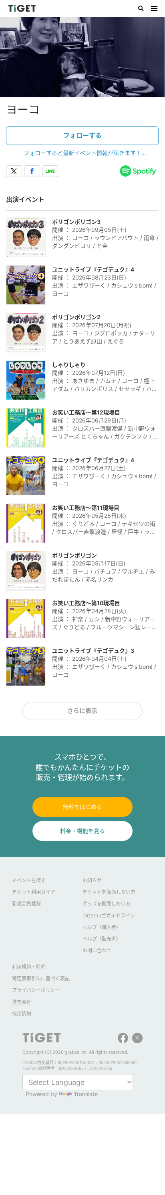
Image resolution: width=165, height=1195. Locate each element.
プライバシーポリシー (36, 990)
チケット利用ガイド (33, 892)
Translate (86, 1093)
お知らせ (92, 880)
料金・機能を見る (82, 830)
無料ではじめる (82, 806)
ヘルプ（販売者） (101, 939)
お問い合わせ (96, 951)
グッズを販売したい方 (106, 904)
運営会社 (21, 1002)
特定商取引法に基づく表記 (41, 979)
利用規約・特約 (29, 967)
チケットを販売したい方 (108, 892)
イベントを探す (29, 880)
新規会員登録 (26, 904)
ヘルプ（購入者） (101, 927)
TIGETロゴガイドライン (108, 916)
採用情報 (21, 1014)
